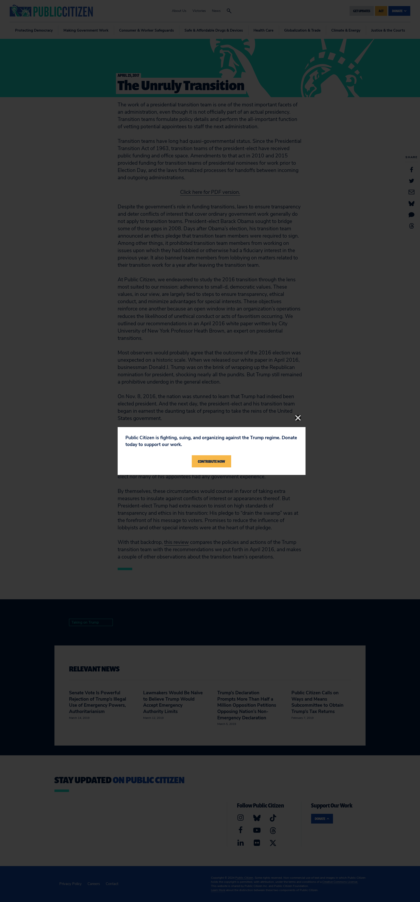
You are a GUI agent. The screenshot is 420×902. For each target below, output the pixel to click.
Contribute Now (211, 461)
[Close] (298, 417)
